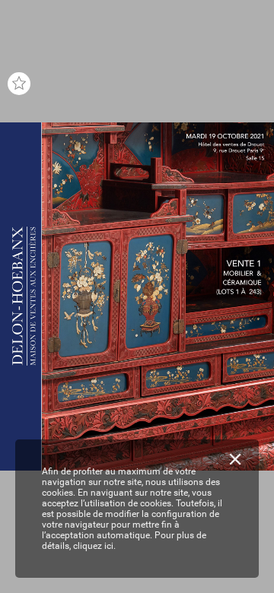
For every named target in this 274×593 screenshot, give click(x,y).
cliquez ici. (94, 546)
